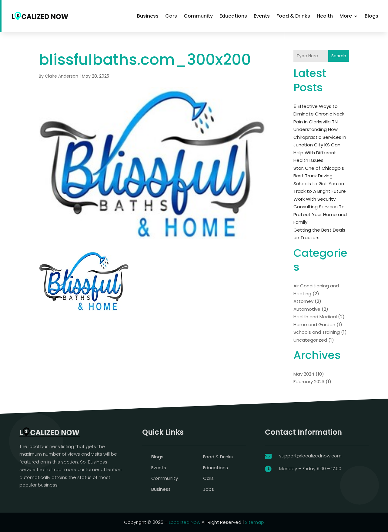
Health (325, 15)
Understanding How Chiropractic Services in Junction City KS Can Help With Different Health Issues (319, 144)
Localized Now (184, 522)
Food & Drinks (293, 15)
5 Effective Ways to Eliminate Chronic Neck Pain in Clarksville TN (318, 114)
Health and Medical (315, 316)
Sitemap (254, 522)
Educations (233, 15)
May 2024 (303, 374)
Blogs (371, 15)
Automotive (306, 309)
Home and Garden (314, 324)
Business (148, 15)
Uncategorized (310, 340)
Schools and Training (316, 332)
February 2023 (308, 381)
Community (198, 15)
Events (262, 15)
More (346, 15)
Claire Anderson (61, 76)
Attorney (303, 301)
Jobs (208, 489)
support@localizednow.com (310, 456)
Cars (171, 15)
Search (338, 56)
